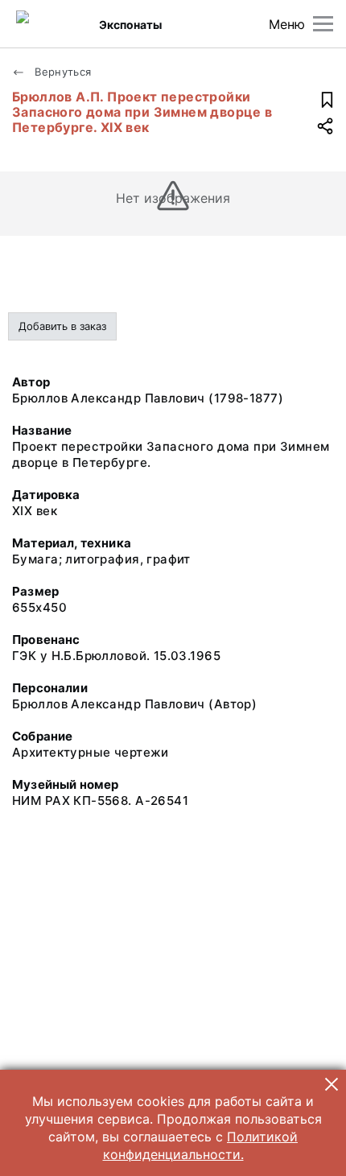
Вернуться (61, 71)
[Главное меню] (323, 23)
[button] (331, 1084)
